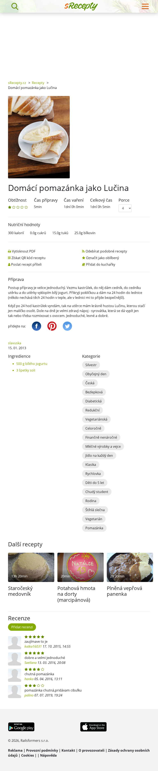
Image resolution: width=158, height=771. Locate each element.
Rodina (90, 501)
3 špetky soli (25, 370)
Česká (89, 383)
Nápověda (48, 755)
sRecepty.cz (17, 83)
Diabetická (93, 401)
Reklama (15, 750)
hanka (29, 679)
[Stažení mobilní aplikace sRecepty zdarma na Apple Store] (93, 726)
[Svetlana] (14, 659)
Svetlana (30, 662)
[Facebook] (36, 326)
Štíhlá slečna (95, 510)
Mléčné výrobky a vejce (103, 446)
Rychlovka (93, 473)
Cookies (27, 755)
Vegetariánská (96, 419)
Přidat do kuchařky (100, 264)
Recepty (38, 83)
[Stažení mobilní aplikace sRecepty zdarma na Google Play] (21, 726)
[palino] (14, 691)
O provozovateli (92, 750)
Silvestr (91, 365)
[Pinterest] (52, 326)
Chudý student (96, 491)
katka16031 (33, 646)
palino (29, 695)
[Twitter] (67, 326)
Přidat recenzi (22, 627)
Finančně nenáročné (101, 437)
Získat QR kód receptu (28, 258)
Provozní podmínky (42, 750)
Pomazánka (94, 528)
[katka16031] (14, 642)
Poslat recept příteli (26, 264)
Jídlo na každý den (99, 455)
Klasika (90, 464)
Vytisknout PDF (23, 251)
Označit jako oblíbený (102, 258)
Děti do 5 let (94, 482)
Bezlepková (94, 392)
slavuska (14, 343)
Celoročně (93, 428)
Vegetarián (93, 519)
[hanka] (14, 675)
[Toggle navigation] (145, 6)
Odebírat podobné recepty (106, 251)
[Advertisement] (79, 43)
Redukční (92, 410)
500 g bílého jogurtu (31, 363)
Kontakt (68, 750)
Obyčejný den (95, 374)
